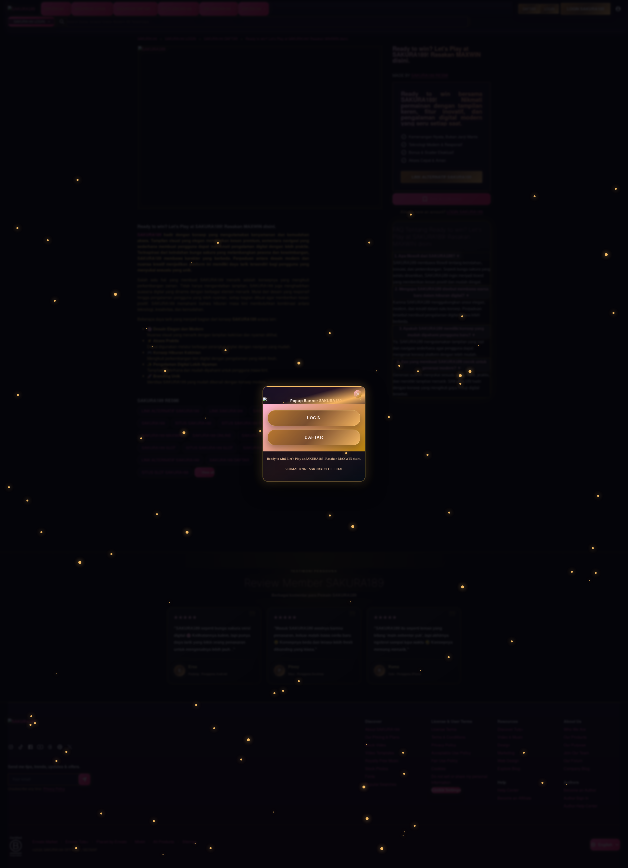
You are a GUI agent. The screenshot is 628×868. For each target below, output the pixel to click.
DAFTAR (314, 437)
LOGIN (314, 418)
